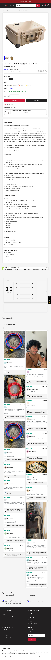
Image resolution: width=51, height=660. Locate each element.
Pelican (6, 69)
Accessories (8, 252)
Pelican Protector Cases (11, 258)
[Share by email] (46, 71)
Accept (25, 656)
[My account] (42, 5)
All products (8, 10)
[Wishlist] (45, 5)
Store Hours (5, 633)
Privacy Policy (32, 653)
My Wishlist (5, 635)
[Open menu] (3, 5)
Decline (41, 656)
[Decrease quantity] (11, 96)
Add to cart (14, 100)
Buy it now (36, 100)
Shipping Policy (31, 613)
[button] (47, 5)
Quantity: (6, 96)
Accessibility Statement (33, 623)
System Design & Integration (8, 637)
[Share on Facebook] (38, 71)
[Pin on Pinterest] (41, 71)
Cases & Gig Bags (9, 254)
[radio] (6, 79)
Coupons (30, 621)
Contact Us (5, 629)
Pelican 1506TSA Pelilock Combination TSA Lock (21, 110)
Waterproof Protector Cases (12, 260)
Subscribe (32, 639)
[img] (9, 292)
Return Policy (31, 615)
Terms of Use (31, 619)
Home (3, 10)
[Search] (38, 5)
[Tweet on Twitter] (43, 71)
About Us (4, 631)
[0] (47, 5)
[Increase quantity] (17, 96)
